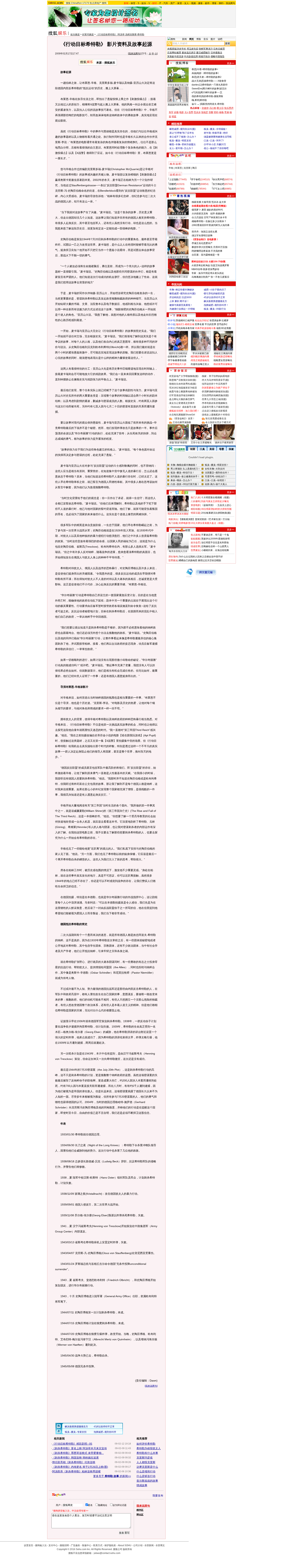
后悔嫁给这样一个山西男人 (215, 546)
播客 (200, 3)
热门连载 (173, 523)
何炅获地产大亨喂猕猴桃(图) (183, 376)
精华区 (139, 1510)
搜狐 (68, 3)
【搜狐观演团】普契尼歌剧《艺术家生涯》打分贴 (204, 519)
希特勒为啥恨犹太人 (148, 1448)
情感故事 (141, 1485)
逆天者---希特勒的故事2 (209, 77)
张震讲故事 (215, 320)
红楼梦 (225, 320)
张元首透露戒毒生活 (215, 418)
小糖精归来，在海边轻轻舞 (215, 550)
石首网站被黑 (174, 52)
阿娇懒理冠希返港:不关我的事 (207, 251)
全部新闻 (149, 1545)
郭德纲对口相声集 (185, 320)
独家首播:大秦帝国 (201, 202)
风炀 (194, 73)
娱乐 (144, 3)
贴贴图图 (195, 538)
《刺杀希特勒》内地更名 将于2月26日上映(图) (80, 1466)
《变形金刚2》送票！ (184, 418)
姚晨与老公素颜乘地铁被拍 (183, 391)
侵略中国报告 (217, 56)
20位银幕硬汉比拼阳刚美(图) (216, 513)
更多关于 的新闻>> (112, 1476)
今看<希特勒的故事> (207, 69)
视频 (193, 3)
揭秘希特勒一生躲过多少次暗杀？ (209, 221)
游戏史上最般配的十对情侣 (216, 414)
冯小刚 (212, 108)
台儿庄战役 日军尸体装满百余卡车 (209, 217)
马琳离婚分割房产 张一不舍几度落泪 (210, 277)
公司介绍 (137, 1545)
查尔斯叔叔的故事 (147, 1480)
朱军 (171, 112)
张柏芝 (204, 112)
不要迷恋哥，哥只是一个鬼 (215, 534)
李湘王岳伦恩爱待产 (202, 243)
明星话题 (195, 513)
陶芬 (194, 168)
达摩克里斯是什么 (147, 1466)
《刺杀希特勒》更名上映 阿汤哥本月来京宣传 (79, 1448)
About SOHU (124, 1545)
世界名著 (199, 324)
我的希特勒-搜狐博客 (212, 96)
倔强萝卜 (196, 209)
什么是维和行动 (145, 1471)
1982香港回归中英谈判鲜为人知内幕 (210, 225)
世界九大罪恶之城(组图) (214, 399)
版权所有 (127, 1549)
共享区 (171, 328)
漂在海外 (173, 556)
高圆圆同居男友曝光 (178, 104)
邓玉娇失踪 (192, 48)
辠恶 (194, 69)
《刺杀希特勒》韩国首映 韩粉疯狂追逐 (75, 1457)
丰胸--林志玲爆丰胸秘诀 (181, 289)
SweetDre (197, 88)
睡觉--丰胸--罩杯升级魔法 (182, 144)
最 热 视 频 (183, 195)
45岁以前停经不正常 (214, 297)
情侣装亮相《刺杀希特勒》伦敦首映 (73, 1462)
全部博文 (160, 1545)
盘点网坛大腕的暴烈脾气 (182, 399)
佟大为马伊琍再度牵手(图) (215, 380)
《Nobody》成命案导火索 (182, 407)
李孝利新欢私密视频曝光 (214, 403)
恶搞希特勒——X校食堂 (214, 81)
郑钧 (216, 112)
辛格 (171, 168)
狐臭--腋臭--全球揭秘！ (216, 129)
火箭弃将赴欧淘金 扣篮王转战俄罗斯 (210, 265)
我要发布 (157, 1495)
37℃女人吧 (218, 188)
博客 (214, 3)
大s (186, 112)
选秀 (190, 112)
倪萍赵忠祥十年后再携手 (214, 383)
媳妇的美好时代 (215, 209)
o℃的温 (196, 92)
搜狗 (104, 3)
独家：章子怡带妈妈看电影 (216, 376)
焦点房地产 (95, 3)
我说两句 (230, 3)
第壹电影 (195, 505)
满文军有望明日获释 (202, 235)
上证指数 (173, 179)
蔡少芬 (220, 108)
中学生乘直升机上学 (178, 85)
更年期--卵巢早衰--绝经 (216, 133)
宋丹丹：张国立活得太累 (204, 231)
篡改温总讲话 (189, 52)
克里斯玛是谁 (144, 1457)
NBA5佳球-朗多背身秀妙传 (205, 269)
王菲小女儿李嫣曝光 (201, 442)
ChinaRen (76, 3)
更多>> (230, 63)
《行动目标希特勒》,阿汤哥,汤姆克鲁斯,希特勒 (120, 34)
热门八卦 (195, 497)
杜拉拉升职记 (202, 320)
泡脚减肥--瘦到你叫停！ (216, 305)
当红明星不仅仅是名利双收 (215, 542)
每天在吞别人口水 (178, 551)
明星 (174, 116)
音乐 (205, 39)
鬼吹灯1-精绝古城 (185, 324)
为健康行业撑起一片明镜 (182, 309)
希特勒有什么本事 (147, 1453)
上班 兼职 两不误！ (179, 301)
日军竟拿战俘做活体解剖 (182, 395)
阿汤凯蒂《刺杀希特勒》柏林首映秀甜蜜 (76, 1471)
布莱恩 (178, 168)
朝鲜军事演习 (206, 48)
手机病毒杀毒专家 (185, 328)
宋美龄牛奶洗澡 (175, 56)
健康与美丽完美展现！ (181, 305)
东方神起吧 (218, 184)
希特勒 (203, 100)
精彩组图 (195, 509)
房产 (172, 3)
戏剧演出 (173, 519)
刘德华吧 (195, 184)
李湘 (226, 112)
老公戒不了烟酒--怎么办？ (182, 136)
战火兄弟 (196, 81)
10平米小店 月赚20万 (215, 144)
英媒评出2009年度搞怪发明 (215, 538)
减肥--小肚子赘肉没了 (215, 289)
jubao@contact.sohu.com (107, 1553)
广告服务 (75, 1545)
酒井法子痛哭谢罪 (224, 442)
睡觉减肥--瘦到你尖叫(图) (182, 129)
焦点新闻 (195, 534)
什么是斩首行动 (145, 1476)
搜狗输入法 (41, 1545)
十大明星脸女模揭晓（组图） (216, 497)
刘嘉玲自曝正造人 (200, 364)
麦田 (204, 209)
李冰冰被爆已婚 (201, 353)
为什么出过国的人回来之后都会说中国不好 (201, 556)
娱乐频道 (75, 34)
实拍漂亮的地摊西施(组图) (215, 395)
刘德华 (205, 108)
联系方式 (97, 1545)
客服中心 (86, 1545)
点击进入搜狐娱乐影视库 (214, 410)
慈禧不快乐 (204, 56)
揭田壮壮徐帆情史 (178, 353)
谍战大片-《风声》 (178, 217)
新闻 (184, 39)
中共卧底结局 (191, 56)
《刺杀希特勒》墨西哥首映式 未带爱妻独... (78, 1453)
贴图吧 (172, 188)
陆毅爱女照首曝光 (223, 360)
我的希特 (196, 96)
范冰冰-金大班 (218, 202)
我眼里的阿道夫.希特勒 (212, 104)
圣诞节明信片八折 (177, 364)
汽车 (165, 3)
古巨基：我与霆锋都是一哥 (205, 254)
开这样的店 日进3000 (180, 297)
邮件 (207, 3)
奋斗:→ (196, 104)
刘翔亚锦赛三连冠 (178, 276)
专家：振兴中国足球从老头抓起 (208, 273)
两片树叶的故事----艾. (212, 92)
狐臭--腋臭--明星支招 (180, 140)
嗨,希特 (195, 100)
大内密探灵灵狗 (200, 213)
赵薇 (176, 112)
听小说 (171, 324)
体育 (133, 3)
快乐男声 (229, 108)
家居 (179, 3)
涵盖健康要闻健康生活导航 (218, 136)
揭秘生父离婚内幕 (223, 353)
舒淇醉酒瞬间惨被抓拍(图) (215, 391)
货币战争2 (222, 324)
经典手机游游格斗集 (205, 328)
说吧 (220, 39)
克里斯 (187, 168)
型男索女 (195, 550)
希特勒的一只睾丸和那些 (215, 84)
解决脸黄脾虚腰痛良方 (215, 301)
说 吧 (188, 155)
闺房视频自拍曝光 (178, 237)
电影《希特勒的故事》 (208, 73)
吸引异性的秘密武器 (214, 293)
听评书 (171, 320)
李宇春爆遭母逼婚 (177, 360)
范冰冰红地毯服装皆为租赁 (183, 387)
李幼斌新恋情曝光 (223, 356)
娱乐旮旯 (195, 542)
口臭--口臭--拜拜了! (214, 140)
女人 (186, 3)
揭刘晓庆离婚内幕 (200, 356)
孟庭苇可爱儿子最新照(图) (215, 407)
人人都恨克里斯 (145, 1462)
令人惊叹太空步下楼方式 (218, 422)
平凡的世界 (210, 324)
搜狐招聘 (64, 1545)
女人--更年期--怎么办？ (181, 148)
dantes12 (197, 84)
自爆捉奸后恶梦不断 (178, 257)
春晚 (221, 112)
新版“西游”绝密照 (178, 442)
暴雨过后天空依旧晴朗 (209, 560)
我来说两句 (134, 53)
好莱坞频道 (88, 34)
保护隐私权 (110, 1545)
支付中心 (53, 1545)
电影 (181, 112)
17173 (85, 3)
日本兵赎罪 (219, 48)
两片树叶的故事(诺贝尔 (215, 88)
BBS (221, 3)
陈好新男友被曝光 (223, 364)
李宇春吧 (195, 179)
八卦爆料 (195, 501)
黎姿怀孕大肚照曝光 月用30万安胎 (209, 247)
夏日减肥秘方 (203, 52)
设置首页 (28, 1545)
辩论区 (139, 1514)
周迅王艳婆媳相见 (200, 360)
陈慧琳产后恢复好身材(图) (182, 380)
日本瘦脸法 (216, 52)
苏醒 (211, 112)
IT (160, 3)
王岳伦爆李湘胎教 (182, 422)
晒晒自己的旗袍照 (188, 560)
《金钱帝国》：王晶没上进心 (216, 505)
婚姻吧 (194, 188)
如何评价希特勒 (145, 1443)
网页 (191, 39)
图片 (213, 39)
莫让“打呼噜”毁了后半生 (181, 133)
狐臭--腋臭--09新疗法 (215, 309)
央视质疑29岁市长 (176, 48)
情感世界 (195, 546)
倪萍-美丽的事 (217, 213)
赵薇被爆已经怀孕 (177, 356)
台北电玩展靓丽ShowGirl (182, 414)
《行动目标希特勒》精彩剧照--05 (72, 1443)
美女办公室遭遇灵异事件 (182, 403)
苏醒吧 (172, 184)
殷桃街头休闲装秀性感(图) (182, 383)
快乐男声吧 (218, 179)
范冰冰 (197, 112)
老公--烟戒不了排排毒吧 (216, 148)
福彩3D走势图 (223, 328)
